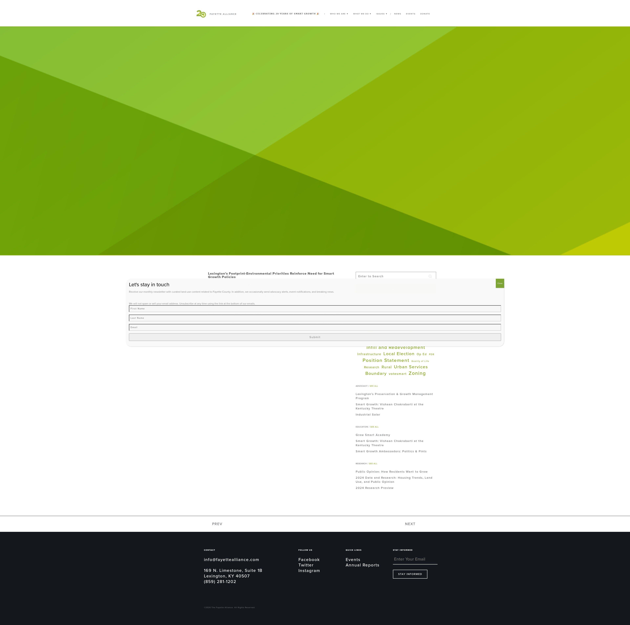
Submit (315, 337)
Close (500, 283)
